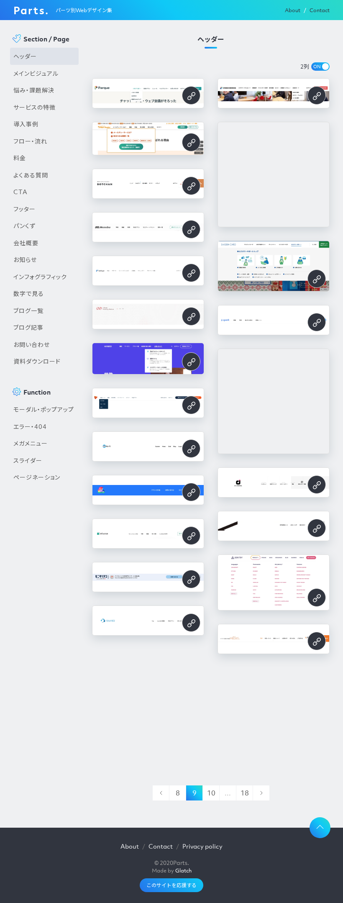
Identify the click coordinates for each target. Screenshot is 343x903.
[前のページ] (160, 792)
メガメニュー (30, 443)
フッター (24, 209)
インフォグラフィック (40, 276)
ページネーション (36, 477)
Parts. (31, 10)
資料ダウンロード (37, 361)
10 (211, 793)
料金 (19, 158)
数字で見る (28, 293)
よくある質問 (30, 175)
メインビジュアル (36, 73)
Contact (320, 10)
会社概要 (25, 243)
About (292, 10)
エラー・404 (30, 426)
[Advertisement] (44, 628)
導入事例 (25, 124)
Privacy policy (202, 846)
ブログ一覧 (28, 310)
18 (245, 793)
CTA (20, 191)
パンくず (24, 225)
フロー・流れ (30, 141)
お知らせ (25, 259)
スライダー (27, 460)
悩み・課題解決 (33, 90)
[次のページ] (261, 792)
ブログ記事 (28, 327)
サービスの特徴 (34, 107)
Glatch (183, 870)
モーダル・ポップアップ (43, 409)
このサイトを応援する (171, 885)
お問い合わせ (31, 344)
